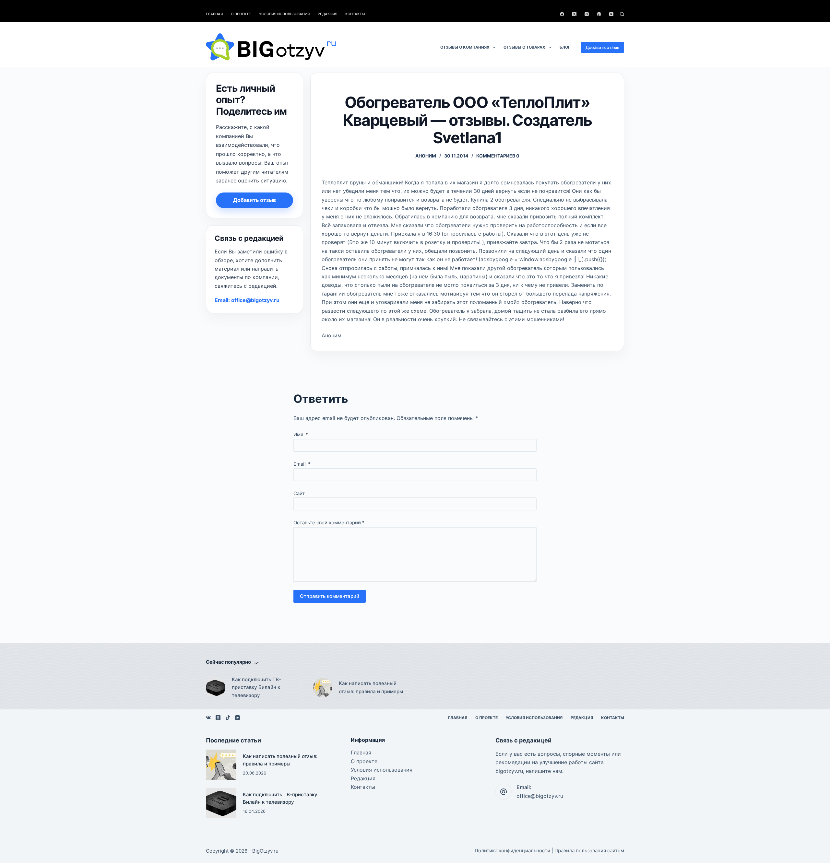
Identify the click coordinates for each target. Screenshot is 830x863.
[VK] (208, 717)
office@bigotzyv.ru (539, 796)
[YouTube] (611, 14)
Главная (214, 14)
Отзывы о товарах (524, 47)
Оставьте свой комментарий (328, 522)
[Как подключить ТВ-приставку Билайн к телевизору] (215, 687)
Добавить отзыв (602, 47)
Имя (300, 434)
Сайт (299, 493)
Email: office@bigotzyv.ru (247, 300)
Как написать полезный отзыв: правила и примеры (371, 687)
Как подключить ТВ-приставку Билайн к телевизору (256, 687)
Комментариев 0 (497, 155)
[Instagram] (587, 14)
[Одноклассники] (218, 717)
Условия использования (284, 14)
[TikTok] (227, 717)
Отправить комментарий (329, 596)
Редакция (327, 14)
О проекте (241, 14)
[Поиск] (622, 14)
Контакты (355, 14)
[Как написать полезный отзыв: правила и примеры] (322, 687)
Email (302, 464)
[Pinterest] (599, 14)
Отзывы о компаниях (465, 47)
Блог (565, 47)
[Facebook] (562, 14)
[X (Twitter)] (574, 14)
